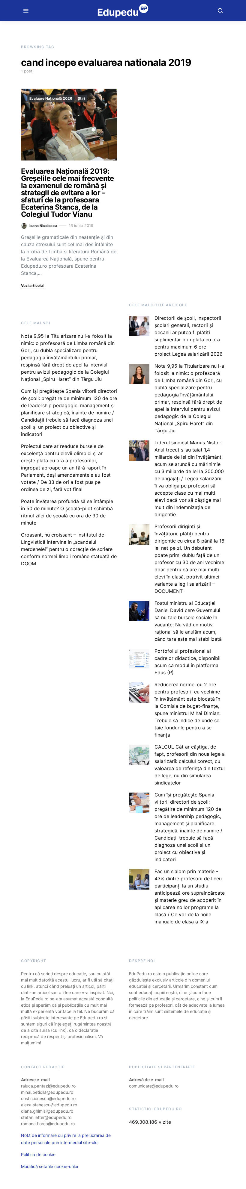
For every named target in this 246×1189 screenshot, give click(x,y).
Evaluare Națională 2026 (50, 98)
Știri (81, 98)
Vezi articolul (32, 285)
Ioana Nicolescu (43, 225)
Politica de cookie (38, 1154)
